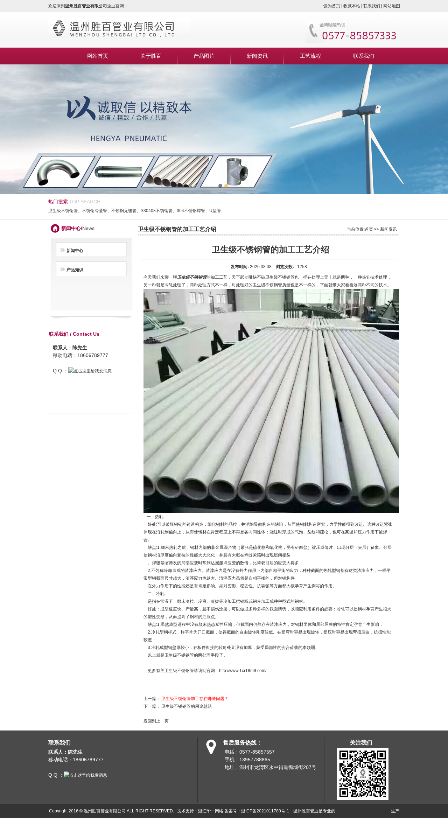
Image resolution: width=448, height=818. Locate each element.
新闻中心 (74, 250)
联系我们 (363, 56)
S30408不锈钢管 (157, 210)
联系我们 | (373, 6)
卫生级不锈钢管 (63, 210)
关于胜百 (150, 56)
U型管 (215, 210)
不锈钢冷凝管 (94, 210)
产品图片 (204, 56)
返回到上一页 (156, 721)
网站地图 (391, 6)
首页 (369, 229)
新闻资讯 (257, 56)
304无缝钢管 (347, 811)
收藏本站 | (353, 6)
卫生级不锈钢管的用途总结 (186, 706)
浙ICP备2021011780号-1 (265, 811)
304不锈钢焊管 (191, 210)
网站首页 (97, 56)
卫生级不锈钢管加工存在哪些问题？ (195, 698)
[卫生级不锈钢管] (119, 42)
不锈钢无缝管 (123, 210)
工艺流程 (310, 56)
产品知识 (74, 269)
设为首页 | (333, 6)
